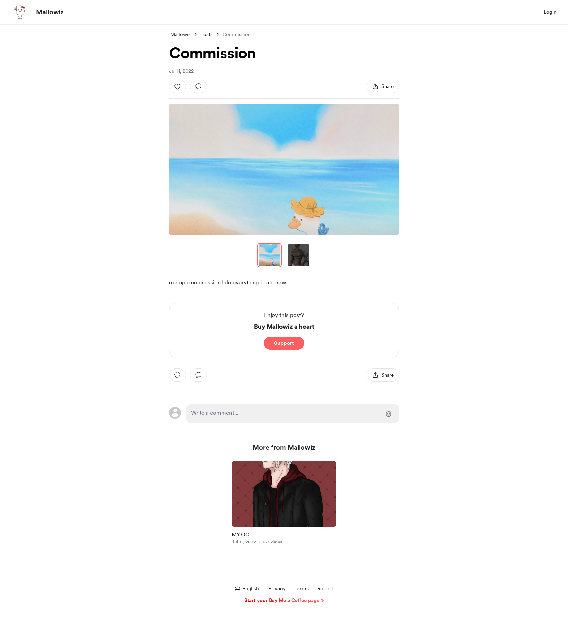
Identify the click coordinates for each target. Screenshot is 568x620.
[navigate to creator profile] (20, 12)
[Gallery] (284, 169)
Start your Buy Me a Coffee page (281, 600)
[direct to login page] (292, 413)
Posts (207, 34)
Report (325, 589)
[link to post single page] (284, 503)
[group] (284, 503)
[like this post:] (177, 86)
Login (550, 12)
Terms (301, 589)
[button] (284, 169)
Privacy (277, 589)
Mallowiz (50, 12)
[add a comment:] (198, 86)
